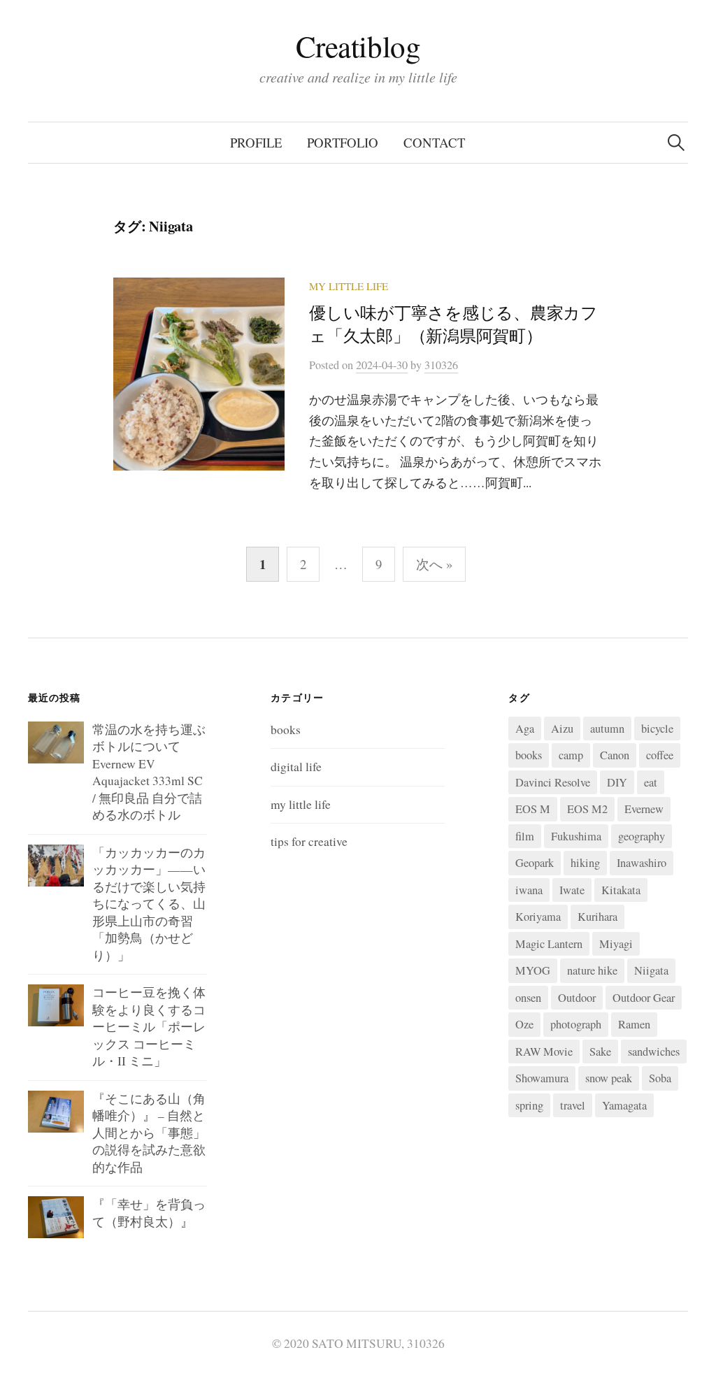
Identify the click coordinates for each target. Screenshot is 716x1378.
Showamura (541, 1078)
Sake (600, 1051)
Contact (434, 142)
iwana (529, 890)
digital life (296, 767)
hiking (585, 862)
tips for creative (309, 841)
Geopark (534, 862)
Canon (614, 755)
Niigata (651, 970)
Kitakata (620, 890)
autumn (607, 728)
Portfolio (342, 142)
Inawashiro (641, 862)
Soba (660, 1078)
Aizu (562, 728)
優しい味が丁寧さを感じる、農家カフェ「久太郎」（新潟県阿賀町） (453, 324)
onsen (528, 997)
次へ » (434, 564)
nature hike (592, 970)
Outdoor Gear (644, 997)
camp (571, 755)
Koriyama (538, 916)
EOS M (532, 809)
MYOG (532, 970)
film (524, 836)
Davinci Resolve (552, 782)
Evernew (644, 809)
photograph (575, 1024)
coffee (659, 755)
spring (529, 1105)
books (286, 730)
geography (641, 836)
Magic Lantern (548, 944)
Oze (524, 1024)
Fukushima (576, 836)
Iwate (572, 890)
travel (572, 1105)
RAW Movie (544, 1051)
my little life (348, 286)
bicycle (657, 728)
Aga (524, 728)
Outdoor (577, 997)
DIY (617, 782)
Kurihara (597, 916)
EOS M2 (587, 809)
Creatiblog (358, 46)
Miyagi (616, 944)
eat (650, 782)
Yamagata (624, 1105)
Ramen (634, 1024)
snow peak (608, 1078)
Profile (256, 142)
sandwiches (654, 1051)
